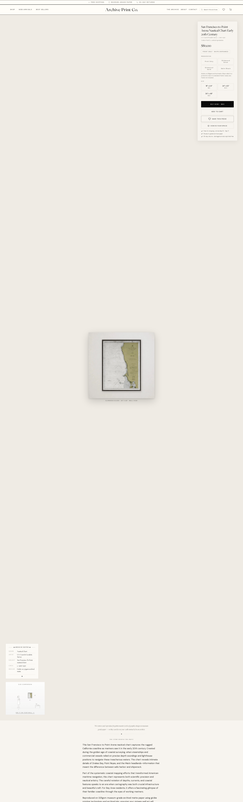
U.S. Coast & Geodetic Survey (24, 655)
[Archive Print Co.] (121, 9)
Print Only (209, 61)
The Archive (173, 9)
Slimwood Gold (209, 68)
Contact (193, 9)
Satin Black (226, 68)
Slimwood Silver (226, 61)
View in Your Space (218, 126)
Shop (12, 9)
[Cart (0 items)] (230, 9)
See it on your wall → (25, 712)
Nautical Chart (22, 651)
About (184, 9)
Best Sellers (42, 9)
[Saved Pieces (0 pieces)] (223, 9)
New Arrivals (25, 9)
